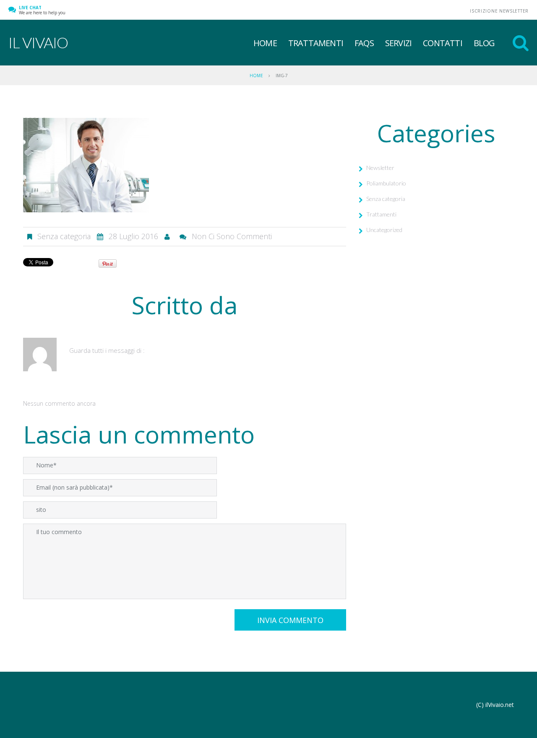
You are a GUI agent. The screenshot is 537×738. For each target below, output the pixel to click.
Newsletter (380, 167)
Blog (484, 43)
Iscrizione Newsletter (499, 11)
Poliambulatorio (386, 183)
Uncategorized (384, 229)
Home (265, 43)
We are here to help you (42, 10)
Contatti (442, 43)
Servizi (398, 43)
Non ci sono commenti (232, 236)
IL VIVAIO (38, 42)
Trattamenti (315, 43)
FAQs (364, 43)
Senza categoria (385, 198)
